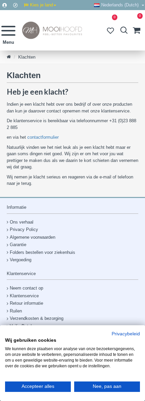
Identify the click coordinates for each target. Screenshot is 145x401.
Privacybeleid (126, 334)
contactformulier (43, 137)
